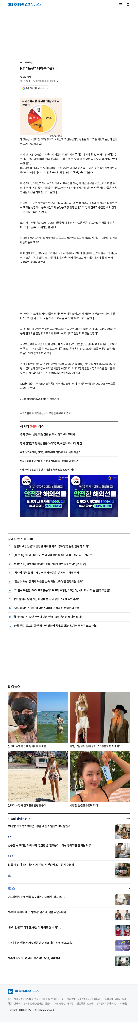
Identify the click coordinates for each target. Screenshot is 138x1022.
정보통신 (28, 62)
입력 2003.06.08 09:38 (44, 81)
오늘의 (19, 819)
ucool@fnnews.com (34, 398)
